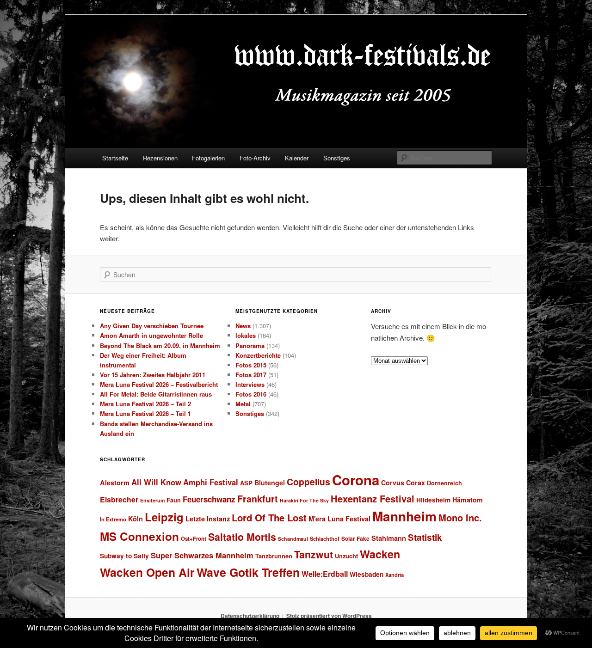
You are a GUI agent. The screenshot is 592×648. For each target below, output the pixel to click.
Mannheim (404, 516)
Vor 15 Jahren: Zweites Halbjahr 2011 (152, 374)
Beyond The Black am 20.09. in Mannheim (160, 345)
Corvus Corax (403, 482)
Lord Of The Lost (269, 517)
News (243, 325)
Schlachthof (324, 538)
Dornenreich (444, 483)
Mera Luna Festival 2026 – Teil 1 (145, 413)
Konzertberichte (258, 355)
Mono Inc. (460, 517)
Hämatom (467, 499)
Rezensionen (160, 157)
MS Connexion (139, 536)
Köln (135, 518)
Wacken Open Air (147, 572)
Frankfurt (257, 498)
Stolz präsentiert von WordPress (329, 615)
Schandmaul (293, 538)
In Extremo (113, 519)
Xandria (394, 574)
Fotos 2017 (250, 374)
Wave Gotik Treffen (248, 572)
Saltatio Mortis (242, 537)
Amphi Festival (210, 482)
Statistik (425, 537)
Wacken (380, 554)
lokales (245, 335)
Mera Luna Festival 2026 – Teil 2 (145, 403)
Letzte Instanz (207, 518)
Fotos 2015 (250, 365)
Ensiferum (152, 500)
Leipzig (164, 517)
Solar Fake (355, 538)
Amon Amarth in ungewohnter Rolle (151, 335)
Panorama (250, 345)
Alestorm (115, 482)
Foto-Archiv (255, 157)
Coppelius (308, 481)
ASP (246, 482)
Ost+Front (193, 539)
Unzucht (346, 555)
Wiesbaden (366, 574)
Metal (243, 403)
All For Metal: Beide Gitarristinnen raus (156, 394)
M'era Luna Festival (339, 518)
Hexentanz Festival (372, 498)
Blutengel (269, 482)
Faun (173, 499)
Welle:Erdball (325, 574)
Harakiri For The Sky (304, 500)
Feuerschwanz (209, 499)
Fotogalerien (208, 157)
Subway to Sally (124, 555)
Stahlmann (388, 538)
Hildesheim (433, 499)
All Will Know (156, 482)
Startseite (115, 157)
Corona (355, 479)
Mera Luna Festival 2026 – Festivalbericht (159, 384)
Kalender (296, 157)
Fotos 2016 (250, 394)
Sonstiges (336, 157)
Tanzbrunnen (273, 555)
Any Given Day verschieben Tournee (152, 325)
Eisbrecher (119, 499)
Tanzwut (313, 554)
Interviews (250, 384)
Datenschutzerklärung (250, 615)
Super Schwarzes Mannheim (202, 555)
